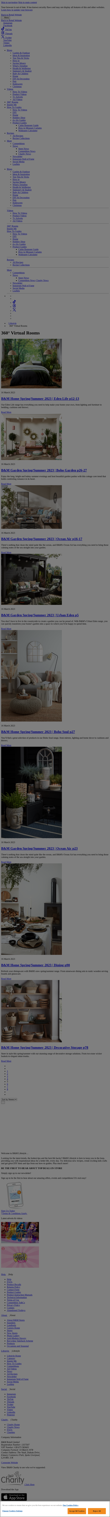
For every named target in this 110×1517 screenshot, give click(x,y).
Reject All (97, 1511)
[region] (55, 1509)
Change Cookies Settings (12, 1511)
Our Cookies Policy (70, 1505)
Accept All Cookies (77, 1511)
